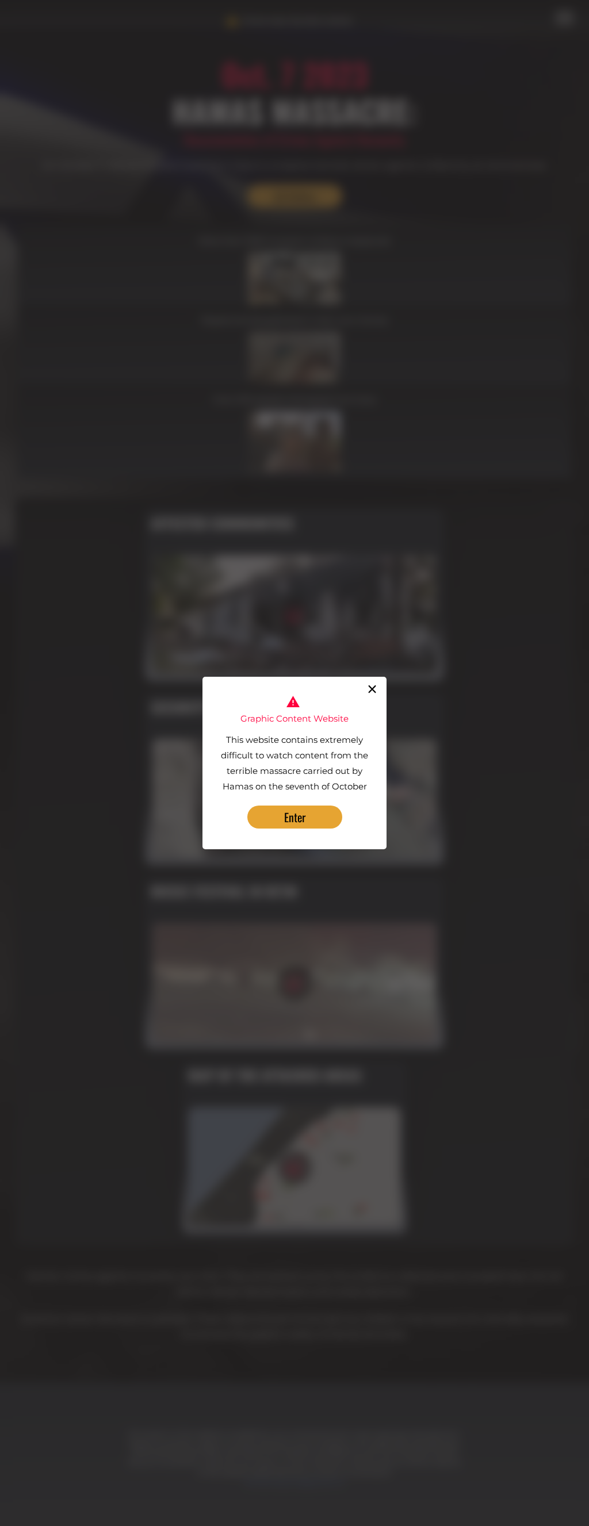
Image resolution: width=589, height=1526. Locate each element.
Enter (294, 817)
